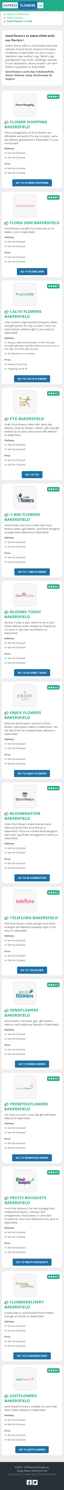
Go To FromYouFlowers (32, 1157)
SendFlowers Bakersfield (21, 1012)
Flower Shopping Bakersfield (25, 124)
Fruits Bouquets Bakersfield (25, 1200)
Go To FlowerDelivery (32, 1355)
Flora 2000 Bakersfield (34, 222)
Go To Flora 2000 (32, 271)
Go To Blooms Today (32, 672)
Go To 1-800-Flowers (32, 571)
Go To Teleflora (32, 970)
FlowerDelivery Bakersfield (24, 1304)
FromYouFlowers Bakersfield (26, 1106)
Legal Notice (14, 1474)
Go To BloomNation (32, 877)
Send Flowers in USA (19, 21)
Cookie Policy (29, 1474)
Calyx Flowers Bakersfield (22, 314)
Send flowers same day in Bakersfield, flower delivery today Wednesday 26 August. (29, 75)
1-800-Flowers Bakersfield (22, 517)
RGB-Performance (47, 1474)
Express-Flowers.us (18, 14)
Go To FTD (32, 474)
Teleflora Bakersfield (34, 917)
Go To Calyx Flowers (32, 378)
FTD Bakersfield (27, 418)
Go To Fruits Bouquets (32, 1262)
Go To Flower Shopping (32, 182)
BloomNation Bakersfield (22, 816)
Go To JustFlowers (32, 1449)
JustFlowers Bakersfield (20, 1398)
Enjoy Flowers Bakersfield (22, 715)
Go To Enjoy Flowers (32, 773)
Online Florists (15, 17)
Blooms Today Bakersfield (22, 614)
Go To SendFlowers (32, 1064)
